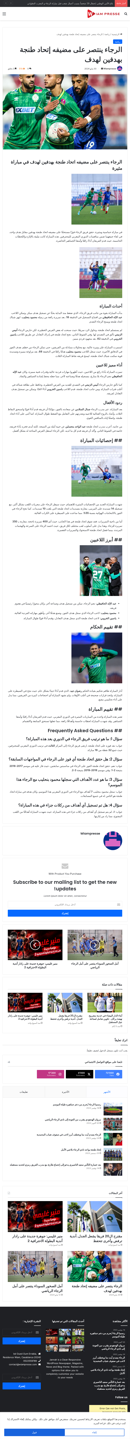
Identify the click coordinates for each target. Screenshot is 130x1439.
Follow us (121, 1397)
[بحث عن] (125, 15)
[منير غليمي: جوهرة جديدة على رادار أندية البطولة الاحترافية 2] (25, 1002)
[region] (65, 1425)
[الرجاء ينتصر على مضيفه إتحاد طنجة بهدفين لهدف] (94, 1266)
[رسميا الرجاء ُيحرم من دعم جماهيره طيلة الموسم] (113, 1109)
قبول (34, 1432)
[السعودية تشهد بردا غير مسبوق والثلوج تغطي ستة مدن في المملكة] (65, 1348)
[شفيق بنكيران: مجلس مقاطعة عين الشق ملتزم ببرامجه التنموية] (52, 1340)
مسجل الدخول (106, 1050)
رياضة (107, 34)
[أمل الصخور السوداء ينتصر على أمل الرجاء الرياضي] (35, 1266)
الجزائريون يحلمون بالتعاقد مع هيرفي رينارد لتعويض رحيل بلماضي (81, 3)
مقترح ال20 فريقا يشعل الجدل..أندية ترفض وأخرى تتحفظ (66, 1017)
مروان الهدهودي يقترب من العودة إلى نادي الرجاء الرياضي (72, 1119)
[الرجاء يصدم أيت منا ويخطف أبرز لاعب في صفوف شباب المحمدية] (113, 1139)
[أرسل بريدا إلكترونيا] (102, 68)
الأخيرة (65, 1091)
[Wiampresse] (104, 13)
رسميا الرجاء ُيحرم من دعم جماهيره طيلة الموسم (77, 1104)
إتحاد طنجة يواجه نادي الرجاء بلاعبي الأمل (81, 1149)
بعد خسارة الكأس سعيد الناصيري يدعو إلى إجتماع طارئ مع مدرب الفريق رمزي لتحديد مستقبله (55, 1164)
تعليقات (24, 1091)
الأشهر (106, 1091)
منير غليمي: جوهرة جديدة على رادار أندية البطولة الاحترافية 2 (25, 1017)
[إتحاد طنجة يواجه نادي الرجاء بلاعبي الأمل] (113, 1154)
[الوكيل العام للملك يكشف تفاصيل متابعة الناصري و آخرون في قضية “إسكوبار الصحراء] (52, 1348)
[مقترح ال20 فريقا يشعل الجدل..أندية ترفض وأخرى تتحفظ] (65, 1002)
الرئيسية (116, 34)
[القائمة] (4, 15)
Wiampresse (110, 68)
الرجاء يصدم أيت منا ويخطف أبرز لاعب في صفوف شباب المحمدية (69, 1134)
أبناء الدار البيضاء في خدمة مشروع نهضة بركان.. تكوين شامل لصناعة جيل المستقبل (105, 1019)
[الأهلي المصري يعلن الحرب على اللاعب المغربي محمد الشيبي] (78, 1340)
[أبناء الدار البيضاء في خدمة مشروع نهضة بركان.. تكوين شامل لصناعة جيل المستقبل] (105, 1002)
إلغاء (94, 1432)
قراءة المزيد (99, 1423)
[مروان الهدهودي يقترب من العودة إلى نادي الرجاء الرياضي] (113, 1124)
